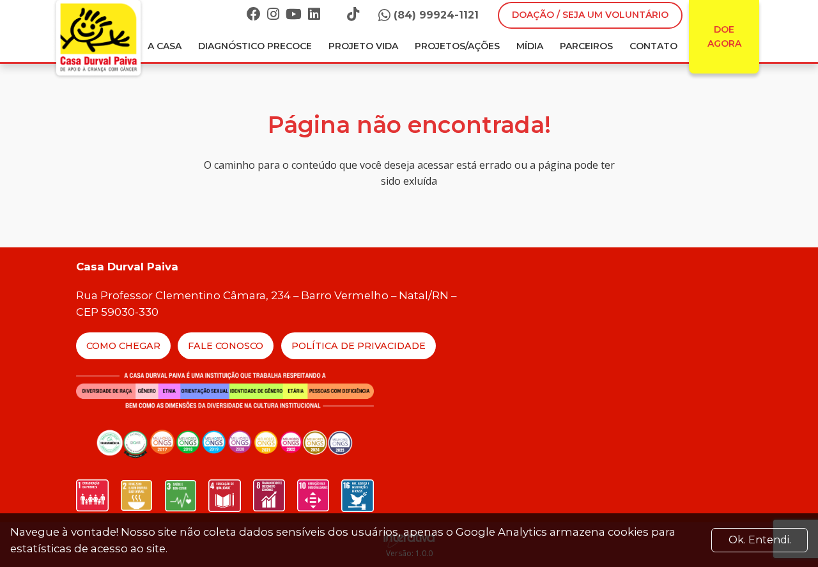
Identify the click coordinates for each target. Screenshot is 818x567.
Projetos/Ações (457, 46)
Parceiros (586, 46)
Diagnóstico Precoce (255, 46)
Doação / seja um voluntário (590, 14)
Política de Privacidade (358, 346)
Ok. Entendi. (760, 540)
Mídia (529, 46)
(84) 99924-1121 (436, 15)
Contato (653, 46)
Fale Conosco (225, 346)
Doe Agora (724, 36)
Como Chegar (123, 346)
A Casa (164, 46)
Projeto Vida (363, 46)
